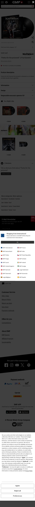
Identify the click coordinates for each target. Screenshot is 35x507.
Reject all (17, 491)
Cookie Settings (18, 469)
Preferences (17, 496)
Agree (17, 486)
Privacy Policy (28, 471)
